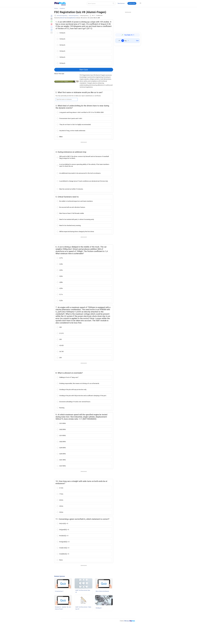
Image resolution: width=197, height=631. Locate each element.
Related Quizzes (59, 576)
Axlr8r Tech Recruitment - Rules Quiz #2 (83, 608)
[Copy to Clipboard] (52, 29)
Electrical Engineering (73, 15)
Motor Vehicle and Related (102, 591)
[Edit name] (128, 40)
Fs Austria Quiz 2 (59, 591)
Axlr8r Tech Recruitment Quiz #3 (82, 591)
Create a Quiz (132, 3)
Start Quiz (83, 70)
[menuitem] (121, 3)
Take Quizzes (120, 3)
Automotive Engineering (62, 15)
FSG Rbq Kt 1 (99, 608)
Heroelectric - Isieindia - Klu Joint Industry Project (63, 608)
